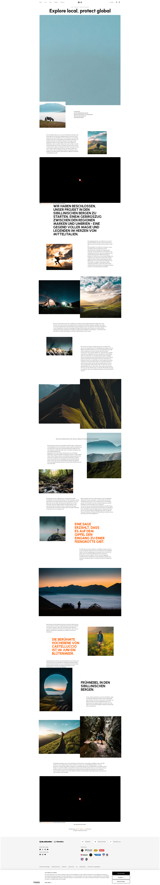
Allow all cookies (121, 873)
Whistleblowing (83, 866)
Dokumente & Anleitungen (45, 866)
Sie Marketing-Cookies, (47, 203)
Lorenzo (84, 829)
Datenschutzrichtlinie (56, 866)
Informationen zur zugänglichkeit (94, 866)
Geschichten (76, 7)
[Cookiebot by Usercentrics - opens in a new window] (36, 882)
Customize (120, 877)
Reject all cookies (121, 881)
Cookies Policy (71, 866)
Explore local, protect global (84, 7)
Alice (79, 829)
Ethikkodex (64, 866)
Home (72, 7)
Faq (77, 866)
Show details (48, 882)
